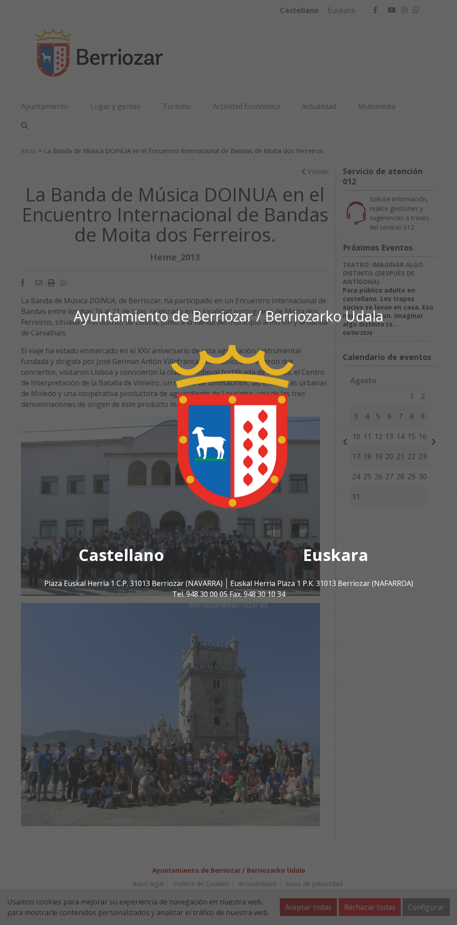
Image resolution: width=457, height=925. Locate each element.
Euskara (335, 555)
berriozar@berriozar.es (228, 605)
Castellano (121, 555)
